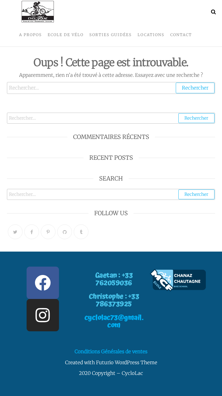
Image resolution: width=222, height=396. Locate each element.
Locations (151, 34)
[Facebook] (31, 231)
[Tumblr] (81, 231)
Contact (181, 34)
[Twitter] (15, 231)
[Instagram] (43, 315)
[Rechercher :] (111, 88)
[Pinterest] (48, 231)
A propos (30, 34)
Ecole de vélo (66, 34)
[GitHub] (64, 231)
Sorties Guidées (110, 34)
